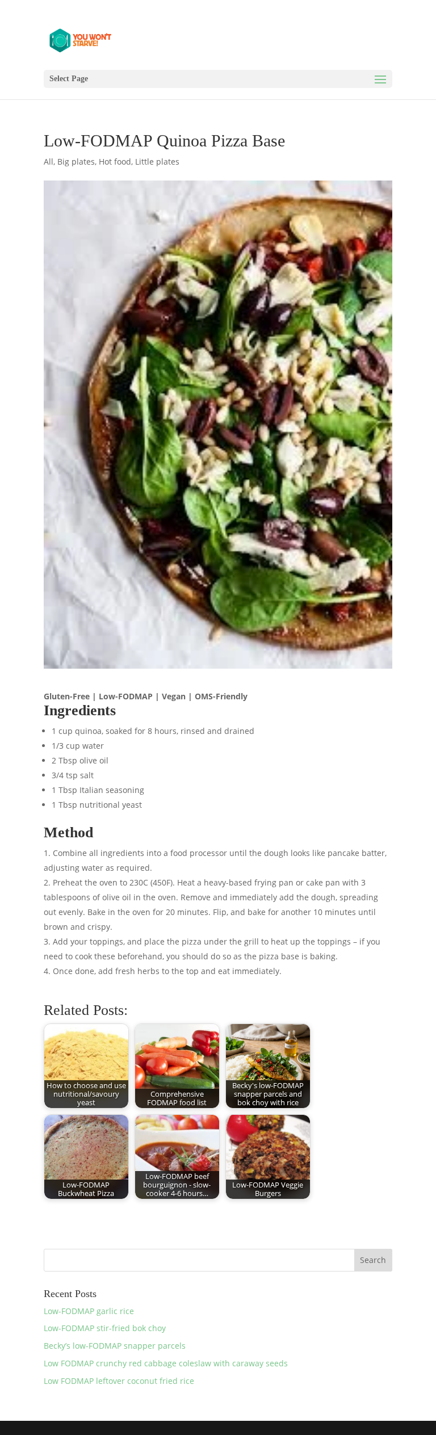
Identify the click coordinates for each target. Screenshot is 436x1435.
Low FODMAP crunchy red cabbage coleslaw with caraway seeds (166, 1363)
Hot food (115, 161)
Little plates (157, 161)
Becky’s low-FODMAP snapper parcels (115, 1345)
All (48, 161)
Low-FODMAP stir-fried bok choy (105, 1328)
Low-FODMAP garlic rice (89, 1311)
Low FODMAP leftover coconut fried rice (119, 1380)
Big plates (76, 161)
